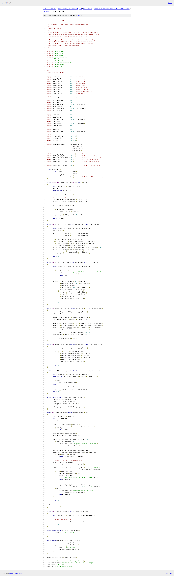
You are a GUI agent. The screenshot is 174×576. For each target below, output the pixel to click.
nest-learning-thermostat (68, 9)
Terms (21, 573)
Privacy (16, 573)
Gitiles (11, 573)
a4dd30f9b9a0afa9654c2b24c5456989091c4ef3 (112, 9)
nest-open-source (49, 9)
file (79, 15)
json (170, 573)
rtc (52, 11)
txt (166, 573)
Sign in (170, 3)
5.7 (80, 9)
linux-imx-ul (87, 9)
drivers (46, 11)
